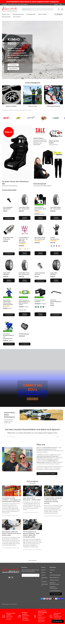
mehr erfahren (18, 68)
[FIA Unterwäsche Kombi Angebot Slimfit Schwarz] (40, 199)
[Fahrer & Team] (32, 94)
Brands (56, 4)
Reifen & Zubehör (11, 106)
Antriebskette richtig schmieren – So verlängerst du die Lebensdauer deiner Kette (11, 499)
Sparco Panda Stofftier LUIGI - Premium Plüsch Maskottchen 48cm (8, 302)
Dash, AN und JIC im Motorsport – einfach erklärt (31, 499)
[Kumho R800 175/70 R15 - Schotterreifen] (24, 265)
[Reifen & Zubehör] (11, 94)
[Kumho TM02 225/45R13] (56, 265)
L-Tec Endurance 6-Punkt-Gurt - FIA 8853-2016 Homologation (24, 240)
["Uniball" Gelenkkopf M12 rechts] (40, 265)
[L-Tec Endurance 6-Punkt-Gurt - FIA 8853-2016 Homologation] (24, 230)
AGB (51, 572)
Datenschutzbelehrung (55, 575)
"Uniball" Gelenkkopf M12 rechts (40, 273)
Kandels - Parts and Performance (11, 604)
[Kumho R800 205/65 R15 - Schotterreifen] (40, 230)
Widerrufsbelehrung (54, 577)
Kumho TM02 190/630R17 (6, 273)
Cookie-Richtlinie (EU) (55, 590)
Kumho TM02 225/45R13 (53, 273)
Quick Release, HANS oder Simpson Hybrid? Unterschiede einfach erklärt (11, 533)
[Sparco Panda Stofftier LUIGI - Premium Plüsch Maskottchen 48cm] (9, 292)
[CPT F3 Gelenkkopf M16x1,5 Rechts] (9, 199)
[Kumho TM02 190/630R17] (9, 265)
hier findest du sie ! (14, 4)
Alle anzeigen (33, 483)
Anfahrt (43, 575)
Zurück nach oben (32, 560)
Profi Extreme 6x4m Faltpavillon (40, 300)
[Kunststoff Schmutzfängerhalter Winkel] (56, 292)
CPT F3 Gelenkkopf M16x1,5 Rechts (8, 208)
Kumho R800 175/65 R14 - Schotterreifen (24, 208)
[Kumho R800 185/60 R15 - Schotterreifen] (56, 199)
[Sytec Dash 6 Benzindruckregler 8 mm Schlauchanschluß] (9, 326)
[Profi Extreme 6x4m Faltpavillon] (40, 292)
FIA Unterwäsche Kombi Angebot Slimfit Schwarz (40, 209)
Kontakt (43, 572)
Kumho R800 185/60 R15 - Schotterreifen (55, 208)
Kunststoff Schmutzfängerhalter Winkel (55, 301)
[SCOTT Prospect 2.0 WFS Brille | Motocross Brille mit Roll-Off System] (24, 292)
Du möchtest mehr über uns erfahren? (47, 473)
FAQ (60, 4)
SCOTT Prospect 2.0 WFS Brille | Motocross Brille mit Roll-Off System (24, 302)
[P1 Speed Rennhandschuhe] (56, 230)
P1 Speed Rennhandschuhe (54, 238)
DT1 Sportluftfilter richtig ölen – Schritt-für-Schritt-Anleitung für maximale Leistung (53, 500)
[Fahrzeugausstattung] (53, 94)
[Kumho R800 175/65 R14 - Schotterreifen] (24, 199)
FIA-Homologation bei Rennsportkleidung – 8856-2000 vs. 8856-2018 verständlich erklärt (31, 534)
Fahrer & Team (32, 106)
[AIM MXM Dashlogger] (24, 326)
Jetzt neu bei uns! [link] (32, 398)
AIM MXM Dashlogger (24, 334)
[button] (62, 9)
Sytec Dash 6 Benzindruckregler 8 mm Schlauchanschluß (8, 336)
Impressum (52, 570)
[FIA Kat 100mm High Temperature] (9, 230)
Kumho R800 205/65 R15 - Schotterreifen (40, 238)
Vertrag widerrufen (55, 594)
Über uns (43, 570)
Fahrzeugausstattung (53, 106)
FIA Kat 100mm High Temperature (8, 238)
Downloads (44, 581)
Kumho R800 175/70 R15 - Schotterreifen (24, 273)
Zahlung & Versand (54, 580)
